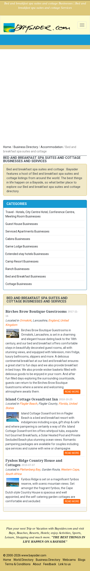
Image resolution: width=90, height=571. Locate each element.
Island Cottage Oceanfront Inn (31, 399)
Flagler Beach (28, 403)
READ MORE (72, 391)
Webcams (69, 559)
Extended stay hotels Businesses (27, 254)
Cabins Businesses (17, 239)
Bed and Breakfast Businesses (25, 276)
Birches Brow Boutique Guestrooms (36, 312)
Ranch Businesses (17, 269)
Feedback (49, 564)
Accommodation (52, 147)
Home (7, 147)
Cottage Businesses (18, 284)
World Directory (23, 559)
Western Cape (70, 469)
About (37, 564)
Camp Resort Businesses (22, 261)
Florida (63, 403)
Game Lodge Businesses (21, 246)
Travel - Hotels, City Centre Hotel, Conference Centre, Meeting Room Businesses (40, 214)
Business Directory (26, 147)
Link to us (64, 564)
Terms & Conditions (18, 564)
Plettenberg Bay (30, 469)
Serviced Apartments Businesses (27, 231)
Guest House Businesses (21, 224)
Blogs (81, 559)
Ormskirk (25, 320)
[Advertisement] (45, 98)
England (53, 320)
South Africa (13, 474)
